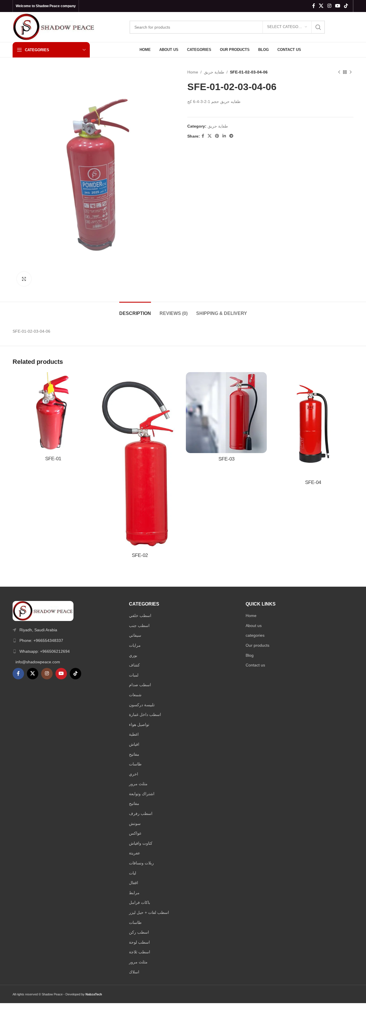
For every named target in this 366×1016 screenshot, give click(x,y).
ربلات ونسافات (141, 863)
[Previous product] (339, 72)
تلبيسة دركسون (142, 705)
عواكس (135, 833)
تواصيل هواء (139, 724)
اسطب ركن (139, 932)
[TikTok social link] (346, 5)
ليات (132, 873)
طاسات (135, 764)
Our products (257, 645)
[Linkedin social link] (224, 136)
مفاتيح (134, 754)
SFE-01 (53, 458)
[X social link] (321, 5)
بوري (133, 655)
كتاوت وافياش (140, 843)
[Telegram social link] (231, 136)
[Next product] (350, 72)
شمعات (135, 694)
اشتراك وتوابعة (141, 793)
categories (255, 635)
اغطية (134, 734)
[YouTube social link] (337, 5)
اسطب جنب (139, 625)
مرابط (134, 892)
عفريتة (134, 853)
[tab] (135, 310)
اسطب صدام (140, 684)
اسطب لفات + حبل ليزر (149, 912)
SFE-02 (140, 555)
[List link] (66, 640)
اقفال (133, 882)
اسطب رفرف (140, 813)
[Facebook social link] (313, 5)
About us (254, 625)
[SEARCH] (318, 27)
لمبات (133, 675)
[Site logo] (54, 26)
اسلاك (134, 972)
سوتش (135, 823)
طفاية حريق (214, 72)
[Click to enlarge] (24, 279)
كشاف (134, 665)
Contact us (255, 665)
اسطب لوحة (139, 942)
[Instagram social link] (329, 5)
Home (192, 72)
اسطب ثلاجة (139, 952)
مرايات (135, 645)
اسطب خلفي (140, 615)
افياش (134, 744)
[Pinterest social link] (217, 136)
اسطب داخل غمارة (145, 714)
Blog (250, 655)
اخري (133, 774)
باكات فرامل (139, 902)
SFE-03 (226, 459)
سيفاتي (135, 635)
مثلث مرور (138, 783)
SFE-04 (313, 482)
